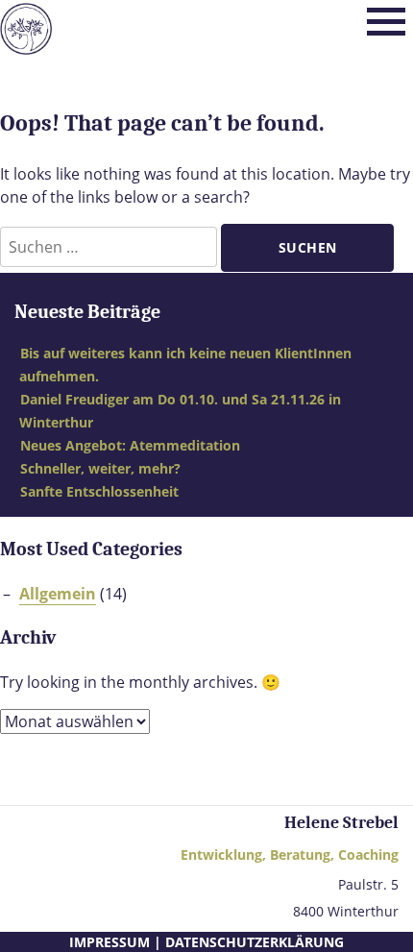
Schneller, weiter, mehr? (100, 468)
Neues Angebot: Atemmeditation (130, 445)
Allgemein (57, 593)
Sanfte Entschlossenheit (99, 491)
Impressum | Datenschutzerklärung (206, 942)
